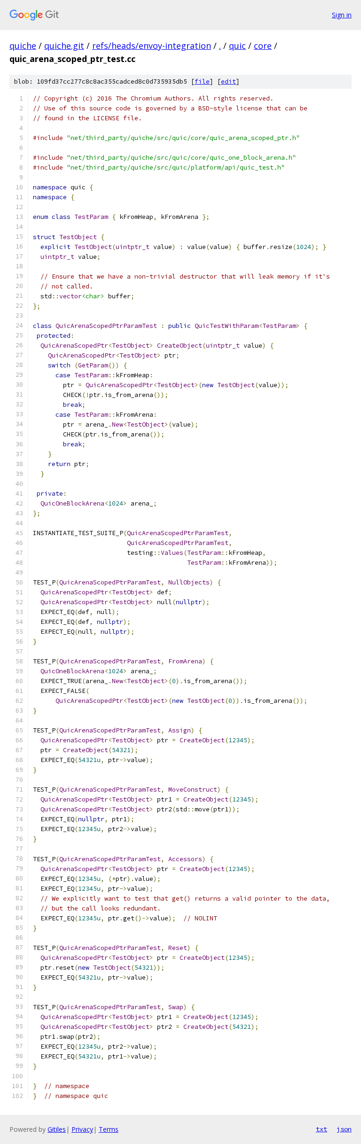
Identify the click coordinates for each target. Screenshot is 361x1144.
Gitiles (56, 1129)
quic (237, 45)
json (344, 1129)
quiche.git (64, 45)
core (263, 45)
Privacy (82, 1129)
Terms (108, 1129)
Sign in (342, 14)
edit (228, 82)
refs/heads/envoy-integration (151, 45)
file (202, 82)
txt (321, 1129)
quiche (22, 45)
